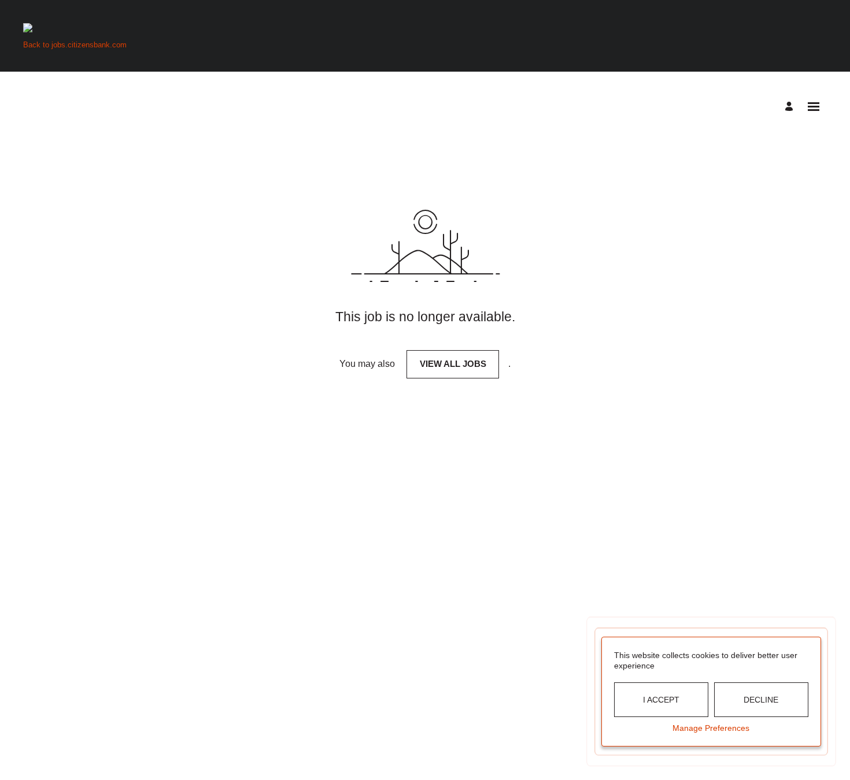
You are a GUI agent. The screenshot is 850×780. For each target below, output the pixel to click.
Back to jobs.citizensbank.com (75, 44)
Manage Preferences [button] (710, 728)
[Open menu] (813, 106)
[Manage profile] (790, 106)
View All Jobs (453, 364)
